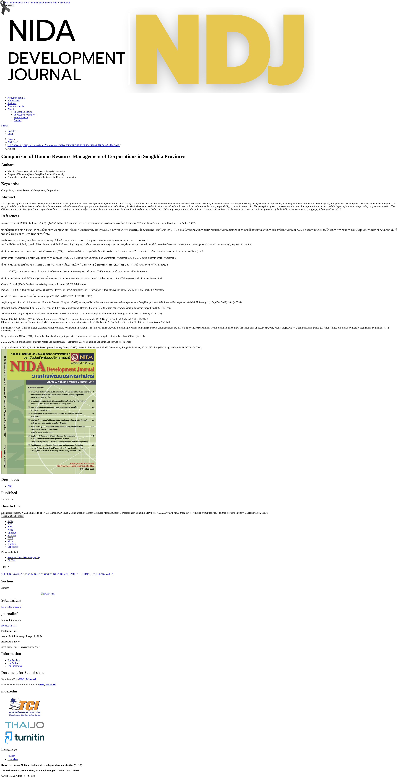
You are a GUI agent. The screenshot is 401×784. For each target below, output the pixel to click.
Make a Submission (11, 607)
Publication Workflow (25, 114)
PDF (10, 486)
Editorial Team (21, 117)
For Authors (13, 663)
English (11, 756)
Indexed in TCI (8, 625)
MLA (10, 541)
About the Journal (16, 97)
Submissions (14, 100)
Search (4, 125)
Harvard (12, 535)
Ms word (31, 679)
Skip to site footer (61, 2)
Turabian (12, 544)
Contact (17, 120)
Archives (12, 103)
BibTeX (12, 560)
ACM (10, 521)
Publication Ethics (23, 111)
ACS (10, 524)
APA (10, 527)
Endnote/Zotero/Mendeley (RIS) (24, 557)
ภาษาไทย (13, 759)
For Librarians (15, 666)
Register (12, 131)
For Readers (14, 660)
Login (10, 133)
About (11, 109)
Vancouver (13, 546)
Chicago (12, 532)
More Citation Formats (13, 516)
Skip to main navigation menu (37, 2)
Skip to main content (11, 2)
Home (11, 139)
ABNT (11, 530)
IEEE (10, 538)
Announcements (16, 106)
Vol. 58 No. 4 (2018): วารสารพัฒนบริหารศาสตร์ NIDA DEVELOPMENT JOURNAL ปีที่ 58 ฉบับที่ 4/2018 (64, 145)
